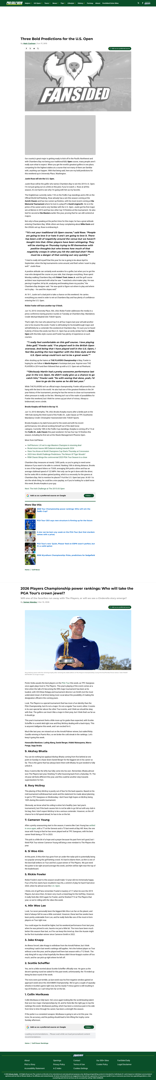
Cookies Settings (80, 1068)
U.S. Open (55, 886)
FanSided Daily (123, 1060)
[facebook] (142, 3)
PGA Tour (66, 683)
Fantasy (90, 3)
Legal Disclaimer (124, 1064)
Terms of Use (79, 1064)
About (97, 3)
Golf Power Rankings (40, 1043)
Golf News (36, 570)
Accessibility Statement (34, 1068)
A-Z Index (57, 1068)
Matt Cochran (29, 43)
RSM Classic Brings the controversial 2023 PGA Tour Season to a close (57, 457)
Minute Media (13, 1074)
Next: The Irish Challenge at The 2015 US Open (45, 488)
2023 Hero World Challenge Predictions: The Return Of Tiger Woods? (56, 454)
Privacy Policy (59, 1064)
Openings (57, 1060)
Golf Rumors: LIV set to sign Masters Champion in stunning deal (54, 445)
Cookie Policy (102, 1064)
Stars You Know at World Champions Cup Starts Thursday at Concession (58, 451)
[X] (138, 3)
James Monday (30, 602)
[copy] (37, 48)
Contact (76, 1060)
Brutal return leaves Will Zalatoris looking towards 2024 (50, 448)
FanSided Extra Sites (110, 3)
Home (27, 570)
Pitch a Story (29, 1064)
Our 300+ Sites (102, 1060)
